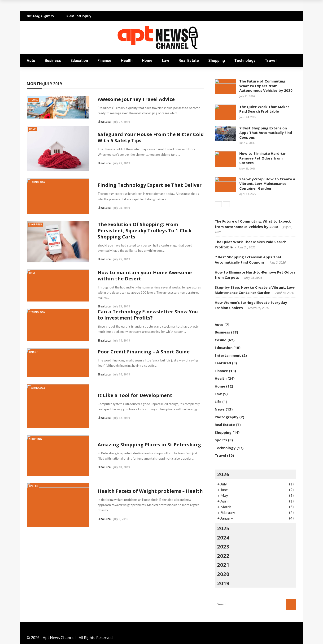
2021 (223, 564)
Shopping (216, 60)
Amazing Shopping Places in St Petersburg (149, 444)
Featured (223, 363)
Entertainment (228, 355)
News (220, 409)
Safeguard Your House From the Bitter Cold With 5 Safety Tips (151, 137)
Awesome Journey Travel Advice (136, 99)
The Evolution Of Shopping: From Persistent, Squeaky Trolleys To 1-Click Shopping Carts (145, 230)
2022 (223, 555)
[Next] (226, 204)
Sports (221, 440)
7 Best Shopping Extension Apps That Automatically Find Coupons (265, 133)
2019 (223, 583)
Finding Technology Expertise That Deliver (150, 185)
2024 (223, 537)
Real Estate (189, 60)
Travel (270, 60)
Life (218, 401)
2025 (223, 528)
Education (79, 60)
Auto (31, 60)
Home (147, 60)
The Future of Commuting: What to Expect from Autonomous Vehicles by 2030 (265, 86)
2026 (223, 474)
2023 (223, 546)
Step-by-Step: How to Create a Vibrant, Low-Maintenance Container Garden (267, 184)
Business (53, 60)
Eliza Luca (104, 122)
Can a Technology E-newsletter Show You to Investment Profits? (148, 314)
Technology (244, 60)
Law (165, 60)
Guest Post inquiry (78, 16)
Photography (226, 417)
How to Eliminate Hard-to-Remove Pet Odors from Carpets (263, 158)
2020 (223, 573)
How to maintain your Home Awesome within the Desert (145, 275)
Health (126, 60)
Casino (221, 340)
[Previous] (218, 204)
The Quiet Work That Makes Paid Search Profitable (264, 109)
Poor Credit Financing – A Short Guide (144, 351)
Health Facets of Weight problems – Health (150, 491)
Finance (104, 60)
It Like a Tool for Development (135, 395)
